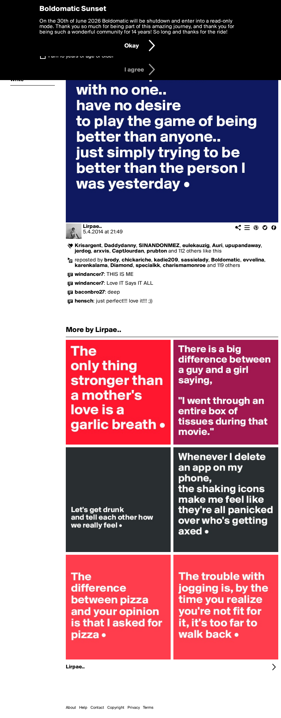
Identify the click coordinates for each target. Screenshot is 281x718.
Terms (148, 708)
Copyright (115, 708)
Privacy (133, 708)
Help (83, 708)
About (71, 708)
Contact (97, 708)
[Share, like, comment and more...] (118, 444)
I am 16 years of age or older (81, 56)
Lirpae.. (92, 226)
